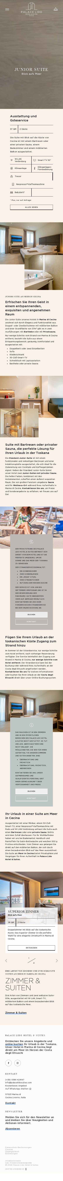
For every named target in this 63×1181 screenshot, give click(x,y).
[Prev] (6, 960)
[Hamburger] (7, 9)
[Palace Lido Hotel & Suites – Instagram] (17, 1063)
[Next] (56, 960)
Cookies (9, 1149)
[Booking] (56, 9)
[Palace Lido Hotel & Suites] (31, 9)
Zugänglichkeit (12, 1151)
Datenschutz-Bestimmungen (18, 1147)
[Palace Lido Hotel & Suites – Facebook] (8, 1063)
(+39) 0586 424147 (14, 1080)
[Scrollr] (35, 103)
